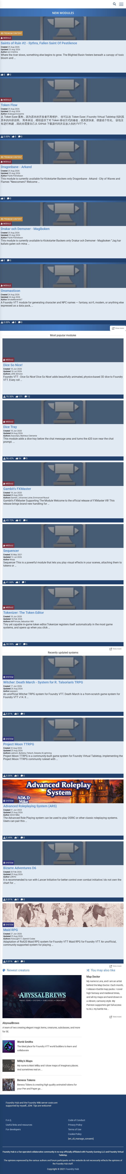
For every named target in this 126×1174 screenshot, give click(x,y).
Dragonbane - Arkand (16, 167)
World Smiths (25, 1041)
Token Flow (9, 105)
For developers (13, 1129)
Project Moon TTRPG (18, 744)
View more (119, 328)
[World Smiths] (8, 1046)
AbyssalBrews (10, 1023)
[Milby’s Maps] (8, 1065)
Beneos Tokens (26, 1080)
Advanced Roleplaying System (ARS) (30, 806)
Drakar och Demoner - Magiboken (25, 229)
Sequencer (11, 551)
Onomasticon (10, 291)
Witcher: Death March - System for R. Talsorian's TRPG (43, 682)
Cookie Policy (75, 1134)
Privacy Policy (75, 1124)
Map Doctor (93, 976)
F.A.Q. (9, 1120)
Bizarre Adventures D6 (19, 868)
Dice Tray (10, 427)
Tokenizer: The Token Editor (23, 613)
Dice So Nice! (12, 365)
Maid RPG (10, 930)
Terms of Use (74, 1129)
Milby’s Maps (24, 1061)
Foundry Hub (72, 1169)
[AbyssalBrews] (42, 996)
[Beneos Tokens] (8, 1085)
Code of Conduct (76, 1120)
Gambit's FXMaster (17, 489)
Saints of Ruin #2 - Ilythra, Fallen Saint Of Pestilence (39, 43)
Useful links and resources (19, 1124)
